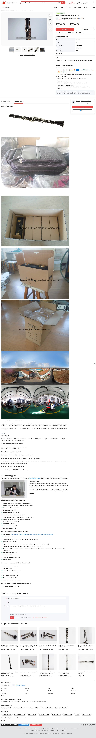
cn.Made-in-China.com (61, 730)
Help (69, 7)
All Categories (6, 7)
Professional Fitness (7, 714)
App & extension (77, 7)
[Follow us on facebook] (83, 724)
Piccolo (48, 534)
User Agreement (56, 733)
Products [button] (24, 3)
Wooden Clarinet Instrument (50, 707)
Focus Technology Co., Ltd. (38, 733)
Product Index (72, 728)
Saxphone (16, 534)
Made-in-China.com (42, 730)
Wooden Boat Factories (44, 714)
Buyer (62, 7)
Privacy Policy (69, 733)
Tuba (44, 534)
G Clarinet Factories (56, 714)
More (2, 720)
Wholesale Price (56, 728)
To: (8, 602)
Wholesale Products (48, 728)
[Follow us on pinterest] (92, 724)
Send (12, 617)
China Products (26, 728)
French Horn (40, 534)
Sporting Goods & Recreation (12, 10)
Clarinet (31, 10)
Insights (77, 728)
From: (8, 598)
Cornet (26, 690)
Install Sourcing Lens (36, 724)
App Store (5, 724)
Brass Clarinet (6, 717)
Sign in (93, 3)
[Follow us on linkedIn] (94, 724)
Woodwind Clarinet (86, 714)
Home (2, 10)
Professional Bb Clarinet (35, 707)
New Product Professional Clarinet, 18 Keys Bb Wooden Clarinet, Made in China (28, 647)
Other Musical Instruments (21, 707)
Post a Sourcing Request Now (40, 617)
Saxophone (50, 693)
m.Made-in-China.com (51, 730)
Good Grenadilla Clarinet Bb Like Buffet (28, 672)
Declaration (63, 733)
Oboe (51, 534)
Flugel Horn (3, 690)
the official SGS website (34, 478)
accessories (4, 688)
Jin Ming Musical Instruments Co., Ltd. (67, 18)
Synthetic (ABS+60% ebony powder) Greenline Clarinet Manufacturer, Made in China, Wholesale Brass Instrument (9, 647)
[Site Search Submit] (63, 2)
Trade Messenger (23, 724)
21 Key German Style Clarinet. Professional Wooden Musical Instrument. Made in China (65, 673)
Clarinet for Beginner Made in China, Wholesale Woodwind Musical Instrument (47, 673)
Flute (12, 534)
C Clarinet (77, 714)
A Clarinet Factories (68, 714)
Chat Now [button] (86, 29)
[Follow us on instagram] (87, 724)
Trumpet (30, 534)
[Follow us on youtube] (90, 724)
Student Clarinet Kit (63, 707)
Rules (93, 7)
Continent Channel (64, 728)
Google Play (13, 724)
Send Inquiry (65, 29)
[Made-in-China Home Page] (9, 2)
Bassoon (35, 534)
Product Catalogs (21, 685)
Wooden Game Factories (19, 714)
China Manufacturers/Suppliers (37, 728)
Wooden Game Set (32, 714)
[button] (59, 2)
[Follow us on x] (85, 724)
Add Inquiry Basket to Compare (27, 55)
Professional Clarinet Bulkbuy (18, 717)
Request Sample (79, 32)
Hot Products (19, 728)
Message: (7, 606)
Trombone (25, 534)
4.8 (78, 103)
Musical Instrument (24, 10)
